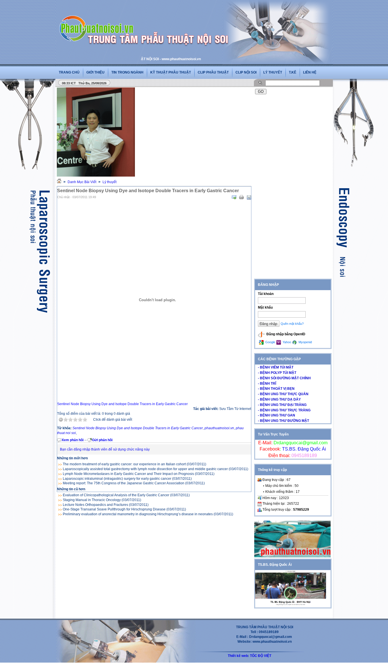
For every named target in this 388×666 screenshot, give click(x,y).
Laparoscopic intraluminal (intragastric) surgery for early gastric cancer (117, 479)
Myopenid (305, 342)
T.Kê (292, 72)
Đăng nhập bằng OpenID (285, 334)
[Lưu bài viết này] (249, 197)
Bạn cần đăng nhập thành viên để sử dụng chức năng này (105, 449)
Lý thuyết (272, 72)
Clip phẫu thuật (213, 72)
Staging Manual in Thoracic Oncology (92, 500)
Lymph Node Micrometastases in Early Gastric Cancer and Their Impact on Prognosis (128, 474)
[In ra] (241, 197)
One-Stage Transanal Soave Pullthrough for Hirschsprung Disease (114, 509)
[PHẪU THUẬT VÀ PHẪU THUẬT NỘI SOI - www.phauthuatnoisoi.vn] (98, 21)
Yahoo (286, 342)
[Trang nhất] (59, 182)
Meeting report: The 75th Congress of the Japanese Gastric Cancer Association (123, 483)
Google (269, 342)
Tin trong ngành (127, 72)
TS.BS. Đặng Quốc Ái (303, 449)
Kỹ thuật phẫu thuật (170, 72)
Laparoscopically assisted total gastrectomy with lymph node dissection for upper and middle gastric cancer (145, 469)
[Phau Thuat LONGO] (292, 556)
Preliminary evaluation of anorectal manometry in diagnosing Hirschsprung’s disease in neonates (138, 514)
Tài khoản (266, 294)
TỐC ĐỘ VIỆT (260, 656)
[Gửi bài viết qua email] (234, 197)
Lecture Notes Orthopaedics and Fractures (95, 505)
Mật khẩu (265, 307)
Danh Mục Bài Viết (82, 182)
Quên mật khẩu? (292, 323)
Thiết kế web (238, 656)
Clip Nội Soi (245, 72)
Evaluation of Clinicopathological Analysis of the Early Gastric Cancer (116, 495)
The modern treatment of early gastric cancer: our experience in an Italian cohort (124, 464)
